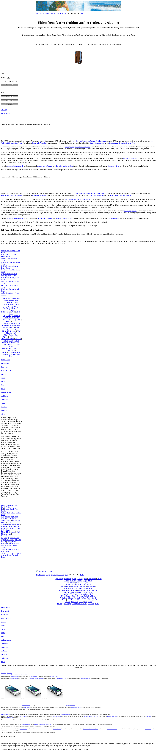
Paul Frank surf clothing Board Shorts (9, 255)
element (11, 304)
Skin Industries (8, 344)
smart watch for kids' (61, 678)
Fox (18, 308)
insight (11, 327)
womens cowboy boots (112, 716)
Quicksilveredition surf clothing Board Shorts (9, 275)
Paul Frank (15, 298)
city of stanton (14, 678)
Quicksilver (9, 302)
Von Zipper (12, 352)
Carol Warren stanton (97, 143)
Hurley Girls (6, 325)
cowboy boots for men (44, 166)
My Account (40, 13)
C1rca (14, 321)
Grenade (5, 323)
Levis (14, 329)
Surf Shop (12, 348)
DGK (13, 312)
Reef (16, 300)
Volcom (4, 352)
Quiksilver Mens (14, 337)
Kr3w (9, 329)
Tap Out (5, 348)
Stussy (17, 344)
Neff (14, 333)
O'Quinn (5, 337)
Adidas (8, 316)
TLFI (18, 348)
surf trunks (4, 399)
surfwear (4, 403)
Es (4, 308)
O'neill (16, 302)
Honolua (12, 323)
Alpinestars (16, 316)
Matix (14, 331)
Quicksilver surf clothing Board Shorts (9, 267)
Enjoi (8, 306)
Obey (16, 335)
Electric (4, 304)
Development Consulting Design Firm (122, 143)
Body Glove (16, 319)
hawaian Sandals (17, 674)
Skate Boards (15, 343)
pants (3, 378)
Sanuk (17, 341)
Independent (16, 325)
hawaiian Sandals (57, 716)
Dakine (3, 312)
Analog (11, 300)
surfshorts (4, 396)
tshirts (3, 414)
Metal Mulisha (83, 594)
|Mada (6, 300)
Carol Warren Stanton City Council (36, 678)
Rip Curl (18, 339)
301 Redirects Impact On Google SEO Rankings (89, 141)
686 (4, 316)
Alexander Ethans (15, 676)
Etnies (14, 306)
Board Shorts (5, 360)
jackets (3, 374)
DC (8, 312)
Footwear (4, 367)
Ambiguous (15, 318)
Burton (8, 321)
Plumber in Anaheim (39, 143)
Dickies (18, 312)
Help (81, 13)
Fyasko (11, 310)
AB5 (26, 709)
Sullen (11, 346)
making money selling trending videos (77, 147)
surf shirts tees (6, 392)
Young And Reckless (12, 353)
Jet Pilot (17, 327)
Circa (3, 319)
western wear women (26, 705)
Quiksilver (6, 298)
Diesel (11, 314)
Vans (13, 350)
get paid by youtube (129, 158)
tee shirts (4, 407)
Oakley (11, 335)
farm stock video (113, 166)
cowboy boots (148, 716)
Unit (8, 350)
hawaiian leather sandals (15, 166)
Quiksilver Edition (7, 339)
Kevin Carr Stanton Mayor (7, 674)
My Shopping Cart (57, 13)
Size (2, 74)
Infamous (5, 327)
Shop (66, 13)
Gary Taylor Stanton (70, 705)
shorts (3, 389)
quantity (4, 77)
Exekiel (8, 308)
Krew (11, 356)
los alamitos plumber (65, 714)
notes (3, 93)
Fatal (13, 308)
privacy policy (5, 113)
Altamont (7, 318)
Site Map (4, 110)
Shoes (3, 385)
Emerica (17, 304)
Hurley (18, 323)
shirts (3, 381)
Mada (4, 331)
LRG (9, 331)
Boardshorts (5, 363)
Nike (5, 335)
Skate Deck (6, 343)
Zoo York (16, 354)
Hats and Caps (6, 370)
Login (47, 13)
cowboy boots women (76, 707)
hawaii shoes (26, 707)
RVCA (6, 341)
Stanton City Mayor (5, 714)
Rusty (11, 341)
